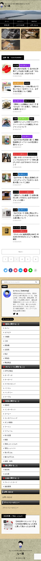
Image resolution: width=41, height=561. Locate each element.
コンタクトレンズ (11, 418)
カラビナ (8, 332)
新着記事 (6, 25)
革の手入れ (9, 453)
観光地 (7, 470)
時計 (6, 354)
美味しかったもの (11, 444)
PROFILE (34, 21)
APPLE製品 (9, 371)
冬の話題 (8, 435)
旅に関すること (11, 465)
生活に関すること (12, 401)
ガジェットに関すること (15, 367)
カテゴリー (20, 21)
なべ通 (7, 6)
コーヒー (8, 414)
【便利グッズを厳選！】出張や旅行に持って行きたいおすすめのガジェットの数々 (25, 197)
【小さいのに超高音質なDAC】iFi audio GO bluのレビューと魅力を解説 (26, 236)
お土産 (7, 474)
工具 (6, 341)
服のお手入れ (9, 457)
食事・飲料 (9, 461)
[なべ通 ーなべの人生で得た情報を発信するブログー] (20, 270)
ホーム (7, 21)
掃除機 (7, 345)
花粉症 (7, 405)
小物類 (7, 337)
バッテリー (9, 392)
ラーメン (8, 427)
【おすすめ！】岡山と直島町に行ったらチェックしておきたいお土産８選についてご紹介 (25, 180)
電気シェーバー (10, 448)
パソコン (8, 388)
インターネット (10, 409)
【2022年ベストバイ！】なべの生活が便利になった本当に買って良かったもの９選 (26, 523)
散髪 (6, 440)
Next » (21, 252)
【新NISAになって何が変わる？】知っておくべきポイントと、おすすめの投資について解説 (26, 88)
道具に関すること (12, 324)
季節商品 (8, 363)
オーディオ (9, 375)
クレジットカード (11, 482)
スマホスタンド (10, 384)
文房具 (7, 350)
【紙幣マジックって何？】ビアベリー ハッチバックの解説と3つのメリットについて (25, 124)
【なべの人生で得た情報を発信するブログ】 (20, 550)
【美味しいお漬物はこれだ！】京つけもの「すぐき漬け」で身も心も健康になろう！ (25, 106)
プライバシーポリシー (10, 508)
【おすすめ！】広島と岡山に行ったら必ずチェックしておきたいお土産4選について (25, 215)
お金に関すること (12, 478)
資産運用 (8, 486)
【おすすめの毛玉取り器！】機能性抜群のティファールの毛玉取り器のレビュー (25, 142)
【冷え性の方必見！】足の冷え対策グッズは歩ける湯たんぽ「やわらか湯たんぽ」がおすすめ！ (25, 71)
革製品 (7, 358)
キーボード (9, 380)
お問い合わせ (34, 25)
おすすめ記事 (20, 25)
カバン (7, 328)
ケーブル (8, 397)
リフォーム (9, 431)
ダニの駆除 (9, 422)
